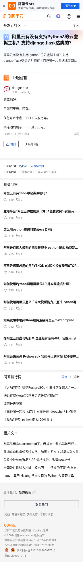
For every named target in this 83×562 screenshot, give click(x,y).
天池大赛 (32, 514)
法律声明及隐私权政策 (17, 530)
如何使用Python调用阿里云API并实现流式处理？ (38, 283)
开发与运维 (41, 172)
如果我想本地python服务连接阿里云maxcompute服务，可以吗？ (41, 320)
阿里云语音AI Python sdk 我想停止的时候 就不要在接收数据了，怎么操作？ (41, 356)
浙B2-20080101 (46, 540)
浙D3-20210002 (44, 545)
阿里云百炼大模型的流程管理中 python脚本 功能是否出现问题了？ (41, 247)
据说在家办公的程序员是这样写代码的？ (31, 395)
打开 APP (70, 6)
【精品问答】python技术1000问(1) (28, 419)
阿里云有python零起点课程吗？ (26, 193)
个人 (76, 25)
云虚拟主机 (37, 166)
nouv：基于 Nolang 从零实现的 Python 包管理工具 (39, 475)
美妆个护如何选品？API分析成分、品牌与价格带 (37, 459)
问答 (54, 172)
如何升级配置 (13, 403)
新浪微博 (25, 492)
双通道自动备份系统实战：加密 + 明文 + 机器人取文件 (41, 451)
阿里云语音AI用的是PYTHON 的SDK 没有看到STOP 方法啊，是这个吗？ (41, 265)
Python (23, 166)
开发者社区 (25, 172)
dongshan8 (20, 87)
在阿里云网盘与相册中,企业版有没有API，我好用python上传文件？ (41, 338)
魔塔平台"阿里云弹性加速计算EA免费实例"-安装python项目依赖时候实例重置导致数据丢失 (41, 211)
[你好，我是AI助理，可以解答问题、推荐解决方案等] (58, 16)
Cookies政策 (40, 530)
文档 (7, 514)
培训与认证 (46, 514)
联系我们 (41, 504)
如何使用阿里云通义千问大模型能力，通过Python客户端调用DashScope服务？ (41, 302)
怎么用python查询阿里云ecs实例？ (29, 229)
